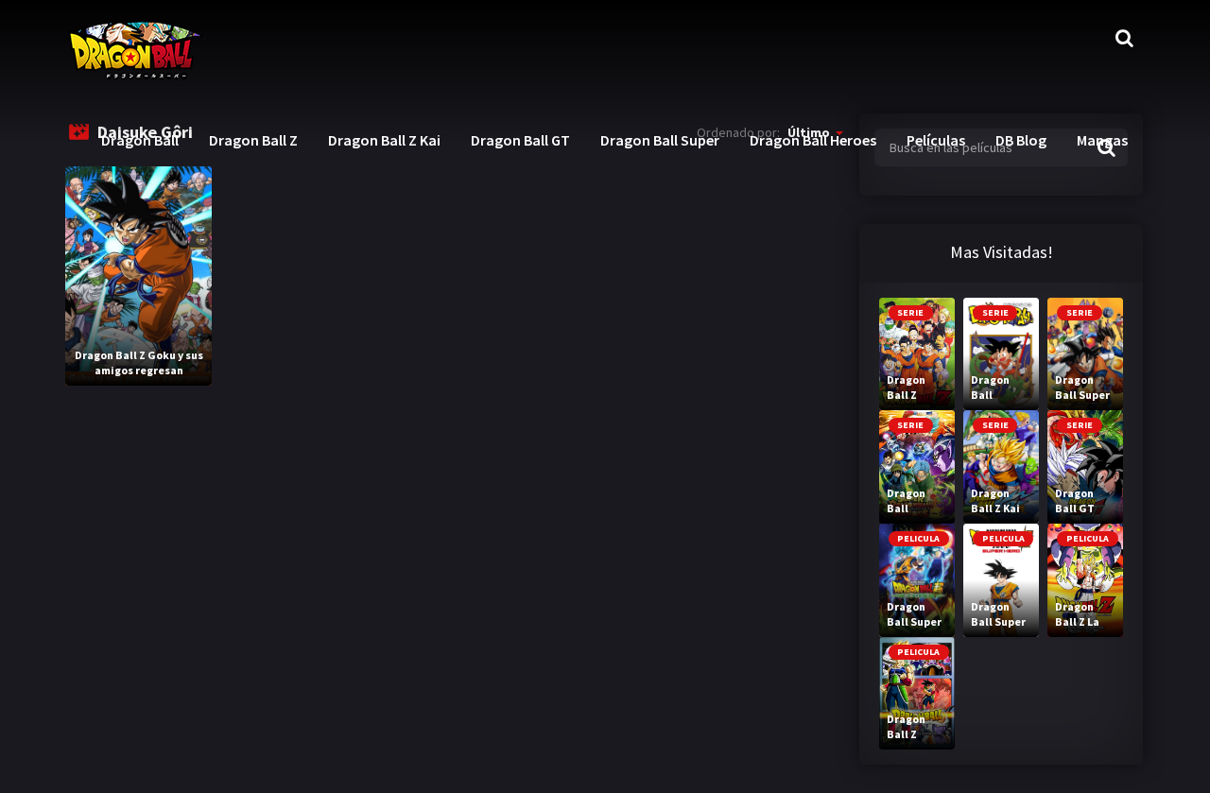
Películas (936, 139)
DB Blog (1020, 139)
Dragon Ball (140, 139)
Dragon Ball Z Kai (384, 139)
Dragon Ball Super (659, 139)
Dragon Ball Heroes (813, 139)
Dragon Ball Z (253, 139)
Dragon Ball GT (520, 139)
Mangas (1102, 139)
